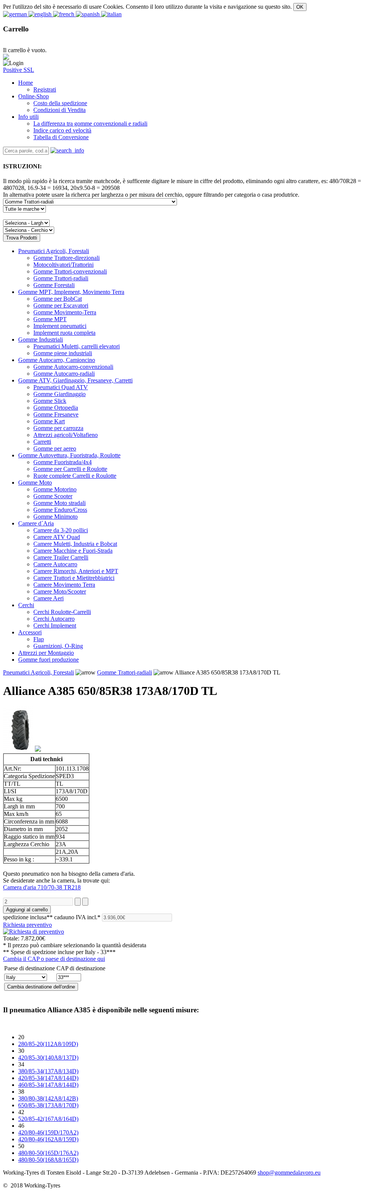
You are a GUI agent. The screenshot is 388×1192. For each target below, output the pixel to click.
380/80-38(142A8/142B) (48, 1098)
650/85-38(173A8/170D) (48, 1105)
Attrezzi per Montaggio (46, 653)
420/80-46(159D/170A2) (48, 1132)
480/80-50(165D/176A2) (48, 1153)
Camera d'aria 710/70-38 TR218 (42, 887)
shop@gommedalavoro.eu (289, 1172)
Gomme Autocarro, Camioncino (56, 360)
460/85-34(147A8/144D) (48, 1085)
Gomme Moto (35, 482)
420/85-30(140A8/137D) (48, 1057)
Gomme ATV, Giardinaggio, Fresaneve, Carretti (75, 380)
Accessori (30, 632)
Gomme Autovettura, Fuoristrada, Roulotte (69, 455)
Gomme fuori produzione (48, 659)
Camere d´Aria (36, 523)
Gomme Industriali (40, 339)
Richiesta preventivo (27, 925)
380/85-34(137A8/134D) (48, 1071)
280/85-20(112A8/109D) (48, 1044)
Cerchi (26, 605)
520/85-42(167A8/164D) (48, 1119)
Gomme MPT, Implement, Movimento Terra (71, 292)
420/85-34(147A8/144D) (48, 1078)
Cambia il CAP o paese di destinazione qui (54, 959)
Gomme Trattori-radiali (124, 672)
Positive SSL (18, 70)
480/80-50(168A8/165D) (48, 1159)
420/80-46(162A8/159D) (48, 1139)
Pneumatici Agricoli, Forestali (53, 251)
